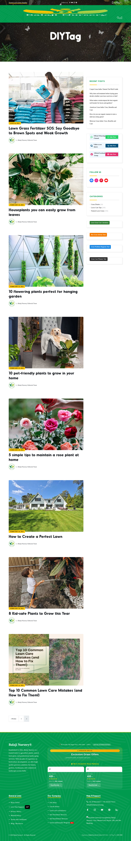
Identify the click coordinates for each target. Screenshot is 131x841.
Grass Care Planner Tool (98, 259)
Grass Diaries (95, 204)
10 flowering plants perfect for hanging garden (42, 350)
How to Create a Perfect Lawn (37, 637)
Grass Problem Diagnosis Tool (100, 247)
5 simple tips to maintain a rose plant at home (45, 542)
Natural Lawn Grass (97, 211)
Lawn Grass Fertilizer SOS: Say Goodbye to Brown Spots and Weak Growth (46, 144)
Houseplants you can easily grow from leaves (44, 250)
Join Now (113, 137)
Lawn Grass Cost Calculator (99, 222)
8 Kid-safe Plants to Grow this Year (42, 729)
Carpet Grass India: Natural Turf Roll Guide (104, 89)
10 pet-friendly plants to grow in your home (45, 446)
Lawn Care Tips (96, 207)
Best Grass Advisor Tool (98, 234)
